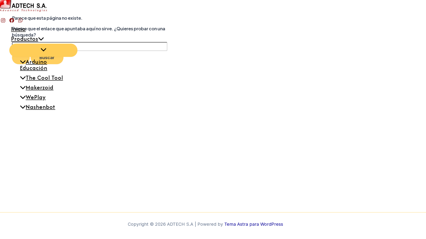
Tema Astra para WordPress (253, 224)
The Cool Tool (44, 77)
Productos (24, 39)
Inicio (18, 29)
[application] (41, 39)
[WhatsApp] (20, 21)
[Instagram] (3, 21)
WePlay (36, 97)
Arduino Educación (33, 65)
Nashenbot (40, 107)
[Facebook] (12, 21)
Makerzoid (39, 87)
